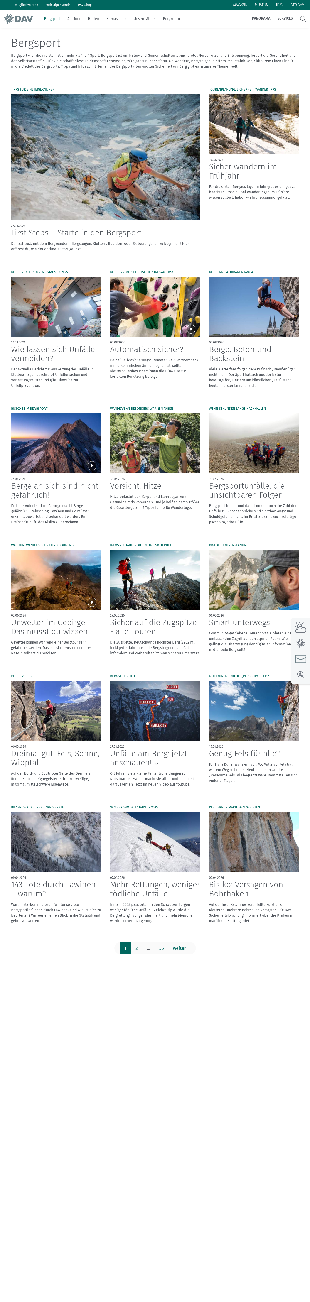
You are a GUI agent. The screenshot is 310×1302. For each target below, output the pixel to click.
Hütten (93, 19)
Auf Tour (74, 19)
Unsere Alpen (145, 19)
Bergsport (52, 19)
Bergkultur (171, 19)
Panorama (261, 18)
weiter (179, 948)
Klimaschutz (116, 19)
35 (161, 948)
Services (285, 18)
